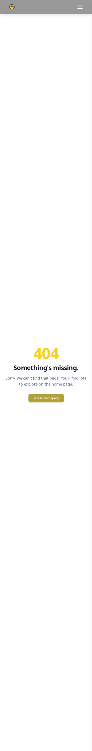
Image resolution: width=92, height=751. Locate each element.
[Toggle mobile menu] (80, 7)
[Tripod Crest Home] (12, 7)
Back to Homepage (46, 398)
